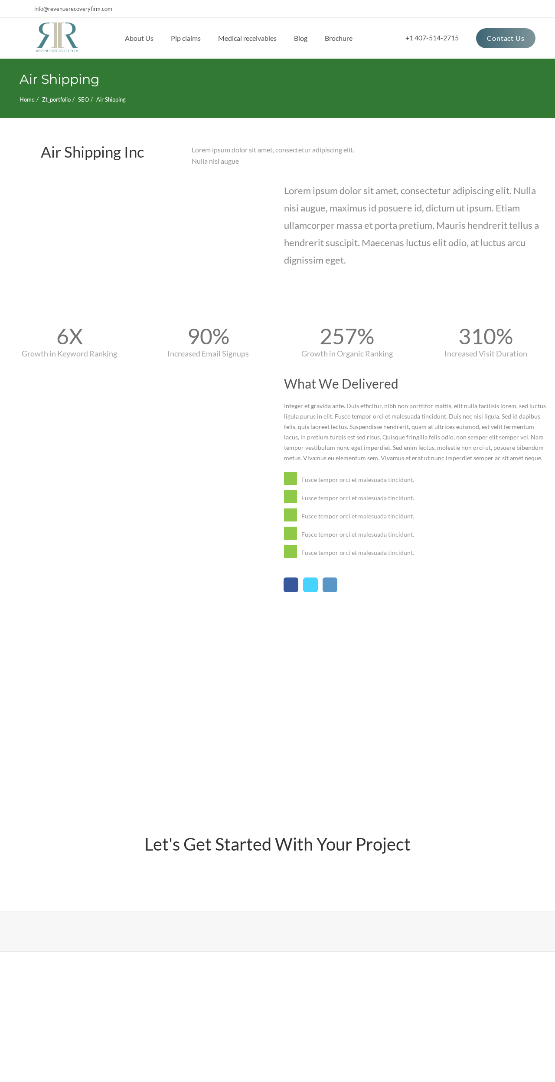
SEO (83, 99)
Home (27, 99)
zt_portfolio (56, 99)
